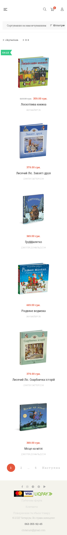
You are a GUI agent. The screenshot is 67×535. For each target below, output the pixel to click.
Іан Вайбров (33, 109)
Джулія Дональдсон (33, 247)
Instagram (27, 487)
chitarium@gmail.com (33, 530)
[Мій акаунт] (62, 9)
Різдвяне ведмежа (33, 311)
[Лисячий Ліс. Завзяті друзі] (33, 140)
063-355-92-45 (33, 524)
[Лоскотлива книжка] (33, 72)
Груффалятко (33, 242)
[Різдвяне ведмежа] (33, 278)
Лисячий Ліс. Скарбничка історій (33, 379)
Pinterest (39, 487)
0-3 (27, 39)
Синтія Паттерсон (33, 178)
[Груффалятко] (33, 209)
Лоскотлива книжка (33, 104)
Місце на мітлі (33, 448)
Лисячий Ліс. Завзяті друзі (33, 173)
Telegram (33, 487)
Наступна (51, 467)
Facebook (22, 487)
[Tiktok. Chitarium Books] (44, 487)
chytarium (11, 39)
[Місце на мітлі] (33, 416)
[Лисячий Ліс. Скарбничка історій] (33, 347)
